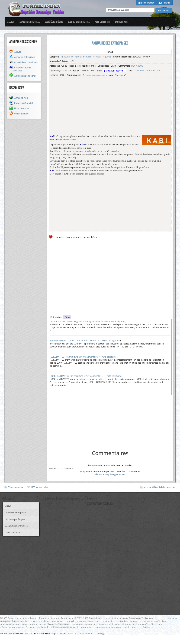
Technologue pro (102, 633)
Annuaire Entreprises (30, 21)
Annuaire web (121, 21)
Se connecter (147, 2)
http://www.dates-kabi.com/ (147, 70)
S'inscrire (165, 2)
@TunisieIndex (39, 487)
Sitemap (72, 633)
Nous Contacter (102, 21)
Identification (101, 474)
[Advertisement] (110, 110)
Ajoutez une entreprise (79, 21)
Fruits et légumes (102, 56)
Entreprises (56, 317)
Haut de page (173, 618)
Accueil (10, 21)
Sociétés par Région (54, 21)
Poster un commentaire (95, 75)
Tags (67, 317)
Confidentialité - (86, 633)
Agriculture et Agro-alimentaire (76, 56)
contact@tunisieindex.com (159, 487)
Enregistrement (117, 474)
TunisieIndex (15, 487)
